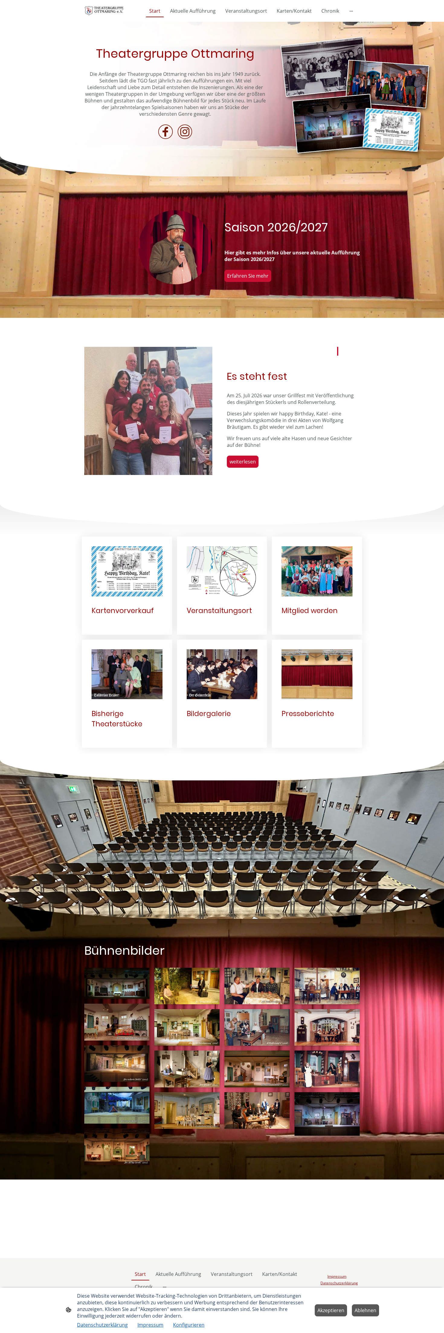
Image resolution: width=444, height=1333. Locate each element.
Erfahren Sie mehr (248, 276)
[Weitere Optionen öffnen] (351, 11)
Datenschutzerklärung (102, 1325)
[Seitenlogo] (105, 10)
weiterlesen (243, 461)
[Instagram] (185, 131)
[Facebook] (165, 131)
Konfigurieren (188, 1325)
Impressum (150, 1325)
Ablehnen (365, 1310)
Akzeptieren (330, 1310)
